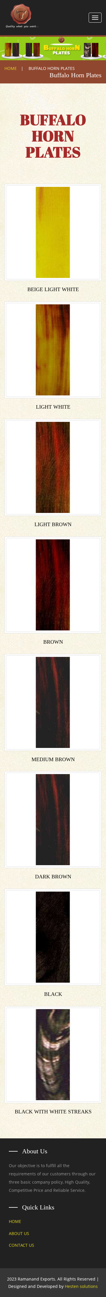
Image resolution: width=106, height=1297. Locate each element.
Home (10, 68)
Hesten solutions (81, 1286)
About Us (19, 1233)
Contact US (21, 1245)
